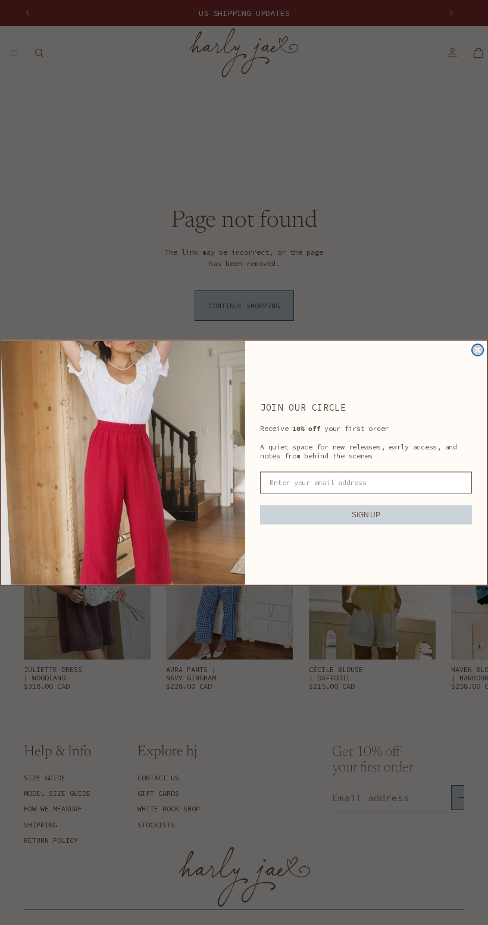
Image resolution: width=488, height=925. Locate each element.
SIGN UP (366, 514)
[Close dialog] (477, 349)
